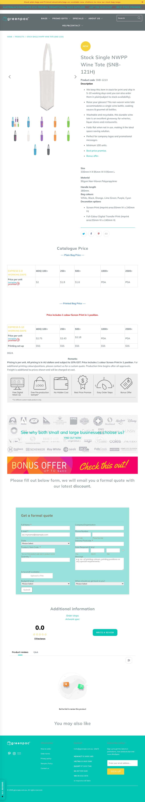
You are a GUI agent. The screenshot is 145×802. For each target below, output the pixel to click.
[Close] (23, 372)
